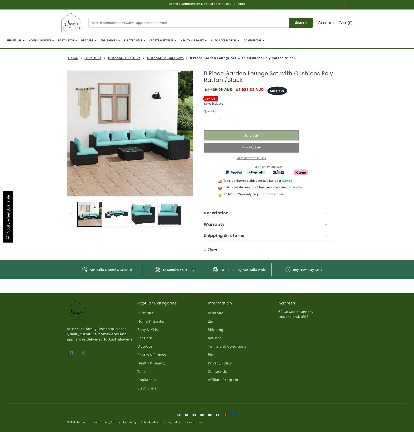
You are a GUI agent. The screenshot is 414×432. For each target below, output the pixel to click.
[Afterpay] (256, 172)
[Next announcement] (345, 5)
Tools (142, 371)
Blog (212, 354)
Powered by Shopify (124, 422)
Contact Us (217, 371)
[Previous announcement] (68, 5)
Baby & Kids (147, 329)
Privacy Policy (220, 363)
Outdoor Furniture (124, 58)
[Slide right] (188, 214)
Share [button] (212, 249)
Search (301, 22)
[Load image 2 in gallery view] (116, 214)
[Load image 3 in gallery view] (143, 214)
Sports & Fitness (151, 354)
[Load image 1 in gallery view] (89, 214)
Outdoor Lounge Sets (165, 58)
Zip (210, 321)
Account (326, 22)
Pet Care (144, 338)
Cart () (346, 22)
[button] (268, 213)
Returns (215, 338)
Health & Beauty (151, 363)
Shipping (215, 329)
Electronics (147, 388)
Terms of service (195, 422)
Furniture (93, 58)
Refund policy (149, 422)
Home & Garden (151, 321)
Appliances (146, 379)
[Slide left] (71, 214)
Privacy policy (171, 422)
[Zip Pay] (278, 172)
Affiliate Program (223, 379)
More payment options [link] (251, 157)
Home (73, 58)
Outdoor (144, 346)
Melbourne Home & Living (93, 422)
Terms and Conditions (227, 346)
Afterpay (215, 313)
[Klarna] (300, 172)
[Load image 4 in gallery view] (169, 214)
